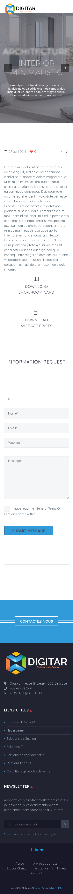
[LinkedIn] (36, 849)
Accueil (20, 863)
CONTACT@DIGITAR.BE (25, 693)
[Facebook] (31, 849)
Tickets (61, 868)
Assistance (41, 868)
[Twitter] (41, 849)
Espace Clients (16, 868)
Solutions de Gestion (21, 738)
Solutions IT (15, 747)
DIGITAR (40, 888)
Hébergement (16, 730)
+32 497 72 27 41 (20, 688)
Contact (36, 873)
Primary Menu (65, 9)
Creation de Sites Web (23, 722)
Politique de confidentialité (25, 755)
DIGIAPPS (55, 888)
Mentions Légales (19, 763)
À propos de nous (45, 863)
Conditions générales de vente (28, 771)
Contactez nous (36, 621)
